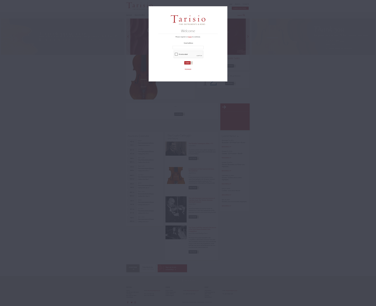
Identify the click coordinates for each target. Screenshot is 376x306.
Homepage (188, 69)
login (190, 37)
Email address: (188, 43)
